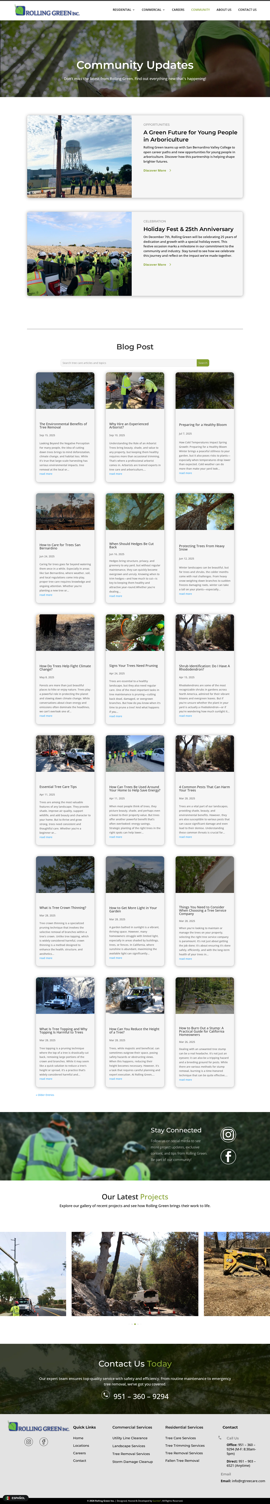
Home (78, 1438)
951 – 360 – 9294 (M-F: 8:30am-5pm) (241, 1449)
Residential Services (184, 1427)
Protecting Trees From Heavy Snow (201, 547)
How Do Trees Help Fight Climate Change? (65, 667)
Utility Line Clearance (129, 1438)
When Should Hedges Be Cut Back (131, 545)
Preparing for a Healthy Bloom (203, 424)
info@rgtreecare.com (248, 1481)
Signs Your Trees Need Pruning (133, 665)
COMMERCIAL (151, 10)
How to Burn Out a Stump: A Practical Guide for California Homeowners (201, 1031)
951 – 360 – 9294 (141, 1396)
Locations (81, 1446)
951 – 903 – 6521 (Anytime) (241, 1463)
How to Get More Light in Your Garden (133, 909)
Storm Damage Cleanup (132, 1462)
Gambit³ (157, 1500)
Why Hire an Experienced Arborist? (129, 425)
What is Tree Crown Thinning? (62, 907)
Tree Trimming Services (185, 1446)
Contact (79, 1461)
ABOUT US (224, 10)
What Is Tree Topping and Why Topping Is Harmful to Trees (63, 1030)
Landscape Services (128, 1446)
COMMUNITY (200, 10)
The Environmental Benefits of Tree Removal (63, 425)
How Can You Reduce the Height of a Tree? (134, 1030)
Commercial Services (132, 1427)
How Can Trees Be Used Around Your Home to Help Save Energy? (134, 788)
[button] (135, 1324)
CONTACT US (247, 10)
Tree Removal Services (131, 1454)
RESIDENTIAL (122, 10)
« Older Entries (45, 1095)
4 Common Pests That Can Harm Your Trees (204, 788)
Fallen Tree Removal (182, 1461)
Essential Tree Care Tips (58, 786)
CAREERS (178, 10)
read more (45, 473)
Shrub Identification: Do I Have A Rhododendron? (204, 667)
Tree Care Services (180, 1438)
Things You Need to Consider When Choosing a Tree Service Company (202, 910)
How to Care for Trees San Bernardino (59, 546)
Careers (79, 1453)
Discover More (154, 170)
